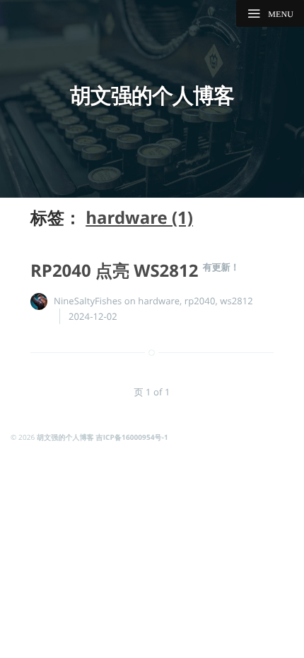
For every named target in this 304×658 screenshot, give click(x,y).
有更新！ (221, 267)
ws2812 (236, 300)
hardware (159, 300)
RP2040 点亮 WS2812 (116, 270)
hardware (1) (139, 217)
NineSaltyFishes (88, 300)
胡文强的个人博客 (152, 94)
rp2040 (200, 300)
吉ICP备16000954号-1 (132, 437)
